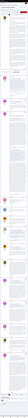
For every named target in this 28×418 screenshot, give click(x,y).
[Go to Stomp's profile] (4, 326)
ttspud (3, 9)
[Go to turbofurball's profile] (4, 218)
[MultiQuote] (9, 68)
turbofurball (4, 221)
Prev (3, 14)
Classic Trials (11, 9)
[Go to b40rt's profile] (17, 72)
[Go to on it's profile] (4, 209)
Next (16, 14)
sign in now (16, 398)
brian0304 (5, 80)
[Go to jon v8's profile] (4, 17)
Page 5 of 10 (21, 14)
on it (4, 212)
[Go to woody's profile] (15, 72)
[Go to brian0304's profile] (19, 72)
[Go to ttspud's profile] (14, 72)
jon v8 (5, 20)
